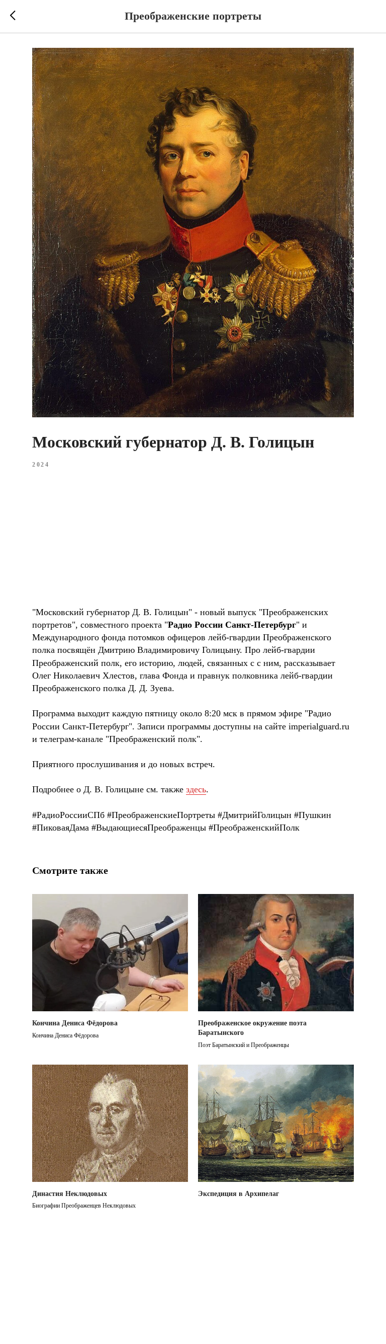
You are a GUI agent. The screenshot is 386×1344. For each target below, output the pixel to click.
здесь (196, 789)
